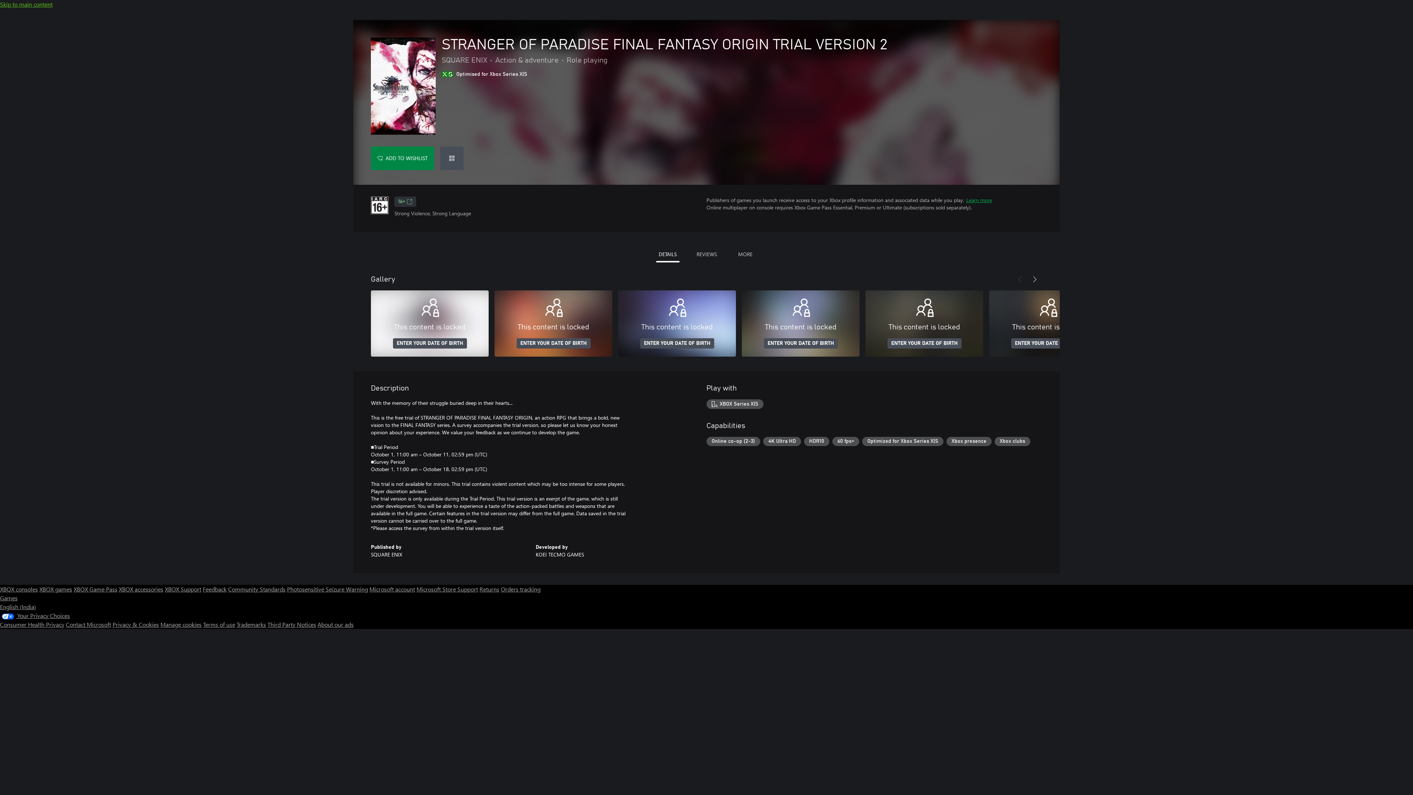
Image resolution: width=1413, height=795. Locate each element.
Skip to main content (26, 4)
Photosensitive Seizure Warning (327, 589)
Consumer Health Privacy (32, 624)
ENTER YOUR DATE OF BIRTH (430, 343)
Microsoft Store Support (447, 589)
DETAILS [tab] (668, 254)
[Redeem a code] (452, 158)
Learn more (979, 200)
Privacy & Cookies (136, 624)
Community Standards (257, 589)
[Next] (1034, 279)
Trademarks (251, 624)
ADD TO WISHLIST (407, 158)
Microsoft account (392, 589)
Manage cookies (181, 624)
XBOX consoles (19, 589)
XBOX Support (183, 589)
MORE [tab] (745, 254)
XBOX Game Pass (95, 589)
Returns (489, 589)
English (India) (18, 607)
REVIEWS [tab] (707, 254)
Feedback (215, 589)
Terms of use (219, 624)
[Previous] (1020, 279)
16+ (401, 201)
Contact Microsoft (88, 624)
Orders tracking (521, 589)
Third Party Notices (292, 624)
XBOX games (55, 589)
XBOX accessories (141, 589)
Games (9, 598)
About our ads (336, 624)
